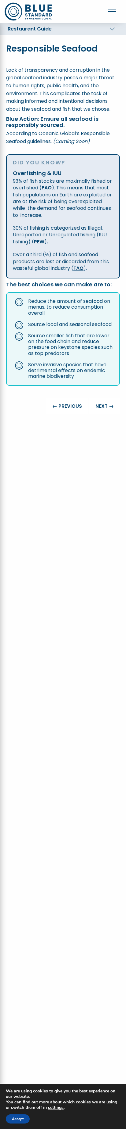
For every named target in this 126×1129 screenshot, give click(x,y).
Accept (18, 1118)
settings (56, 1107)
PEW (39, 241)
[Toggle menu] (112, 11)
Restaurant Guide (30, 28)
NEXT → (104, 406)
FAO (47, 187)
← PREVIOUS (67, 406)
